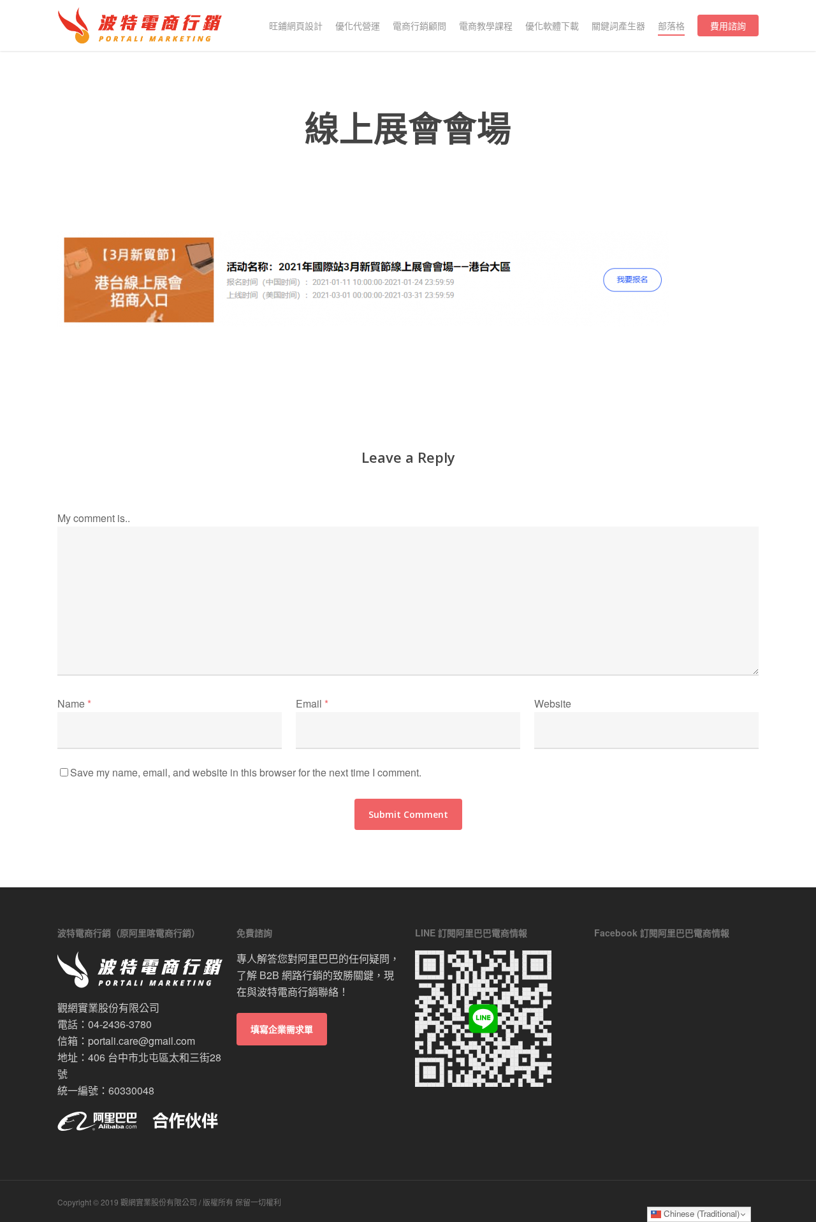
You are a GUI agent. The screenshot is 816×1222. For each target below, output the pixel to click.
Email (312, 703)
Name (74, 703)
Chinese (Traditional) (700, 1213)
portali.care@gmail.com (141, 1040)
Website (552, 703)
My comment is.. (93, 518)
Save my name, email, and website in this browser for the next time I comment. (245, 772)
